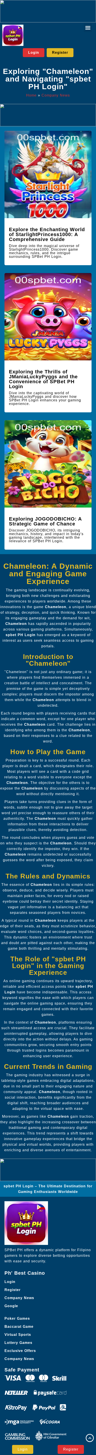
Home (31, 95)
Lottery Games (18, 1343)
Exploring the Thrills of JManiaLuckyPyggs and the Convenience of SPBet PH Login (43, 379)
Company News (56, 95)
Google (11, 1306)
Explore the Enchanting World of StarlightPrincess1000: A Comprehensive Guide (47, 234)
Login (9, 1282)
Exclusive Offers (20, 1351)
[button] (88, 28)
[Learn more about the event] (48, 11)
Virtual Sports (17, 1335)
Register (12, 1290)
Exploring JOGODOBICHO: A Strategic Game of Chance (45, 521)
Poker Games (17, 1318)
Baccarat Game (18, 1326)
